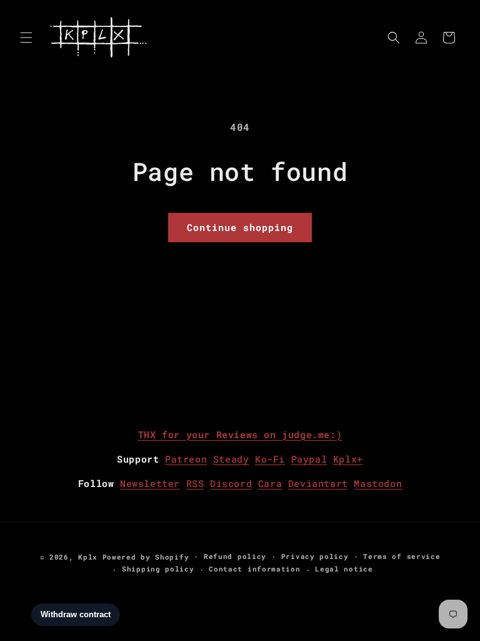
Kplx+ (348, 459)
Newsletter (150, 483)
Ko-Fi (270, 459)
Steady (231, 459)
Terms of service (401, 556)
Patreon (186, 459)
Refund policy (235, 556)
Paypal (309, 459)
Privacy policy (315, 556)
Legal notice (343, 568)
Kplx (88, 557)
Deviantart (318, 483)
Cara (270, 483)
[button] (26, 37)
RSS (195, 483)
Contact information (254, 568)
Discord (231, 483)
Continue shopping (240, 227)
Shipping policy (158, 568)
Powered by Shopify (145, 557)
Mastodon (378, 483)
